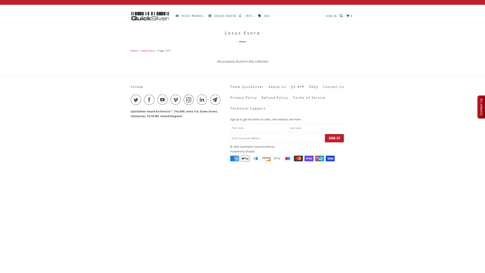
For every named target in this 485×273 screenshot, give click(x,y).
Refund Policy (275, 98)
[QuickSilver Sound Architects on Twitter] (137, 99)
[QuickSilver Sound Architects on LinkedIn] (203, 99)
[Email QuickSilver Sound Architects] (216, 99)
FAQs (314, 87)
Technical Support (248, 108)
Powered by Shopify (242, 151)
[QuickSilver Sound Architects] (150, 16)
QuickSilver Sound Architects (257, 146)
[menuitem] (190, 15)
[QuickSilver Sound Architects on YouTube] (163, 99)
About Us (277, 87)
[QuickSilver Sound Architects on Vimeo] (177, 99)
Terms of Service (309, 98)
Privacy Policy (243, 98)
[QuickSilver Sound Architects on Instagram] (190, 99)
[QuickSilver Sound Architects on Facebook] (150, 99)
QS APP (298, 87)
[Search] (341, 16)
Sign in (331, 16)
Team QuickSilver (247, 87)
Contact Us (333, 87)
